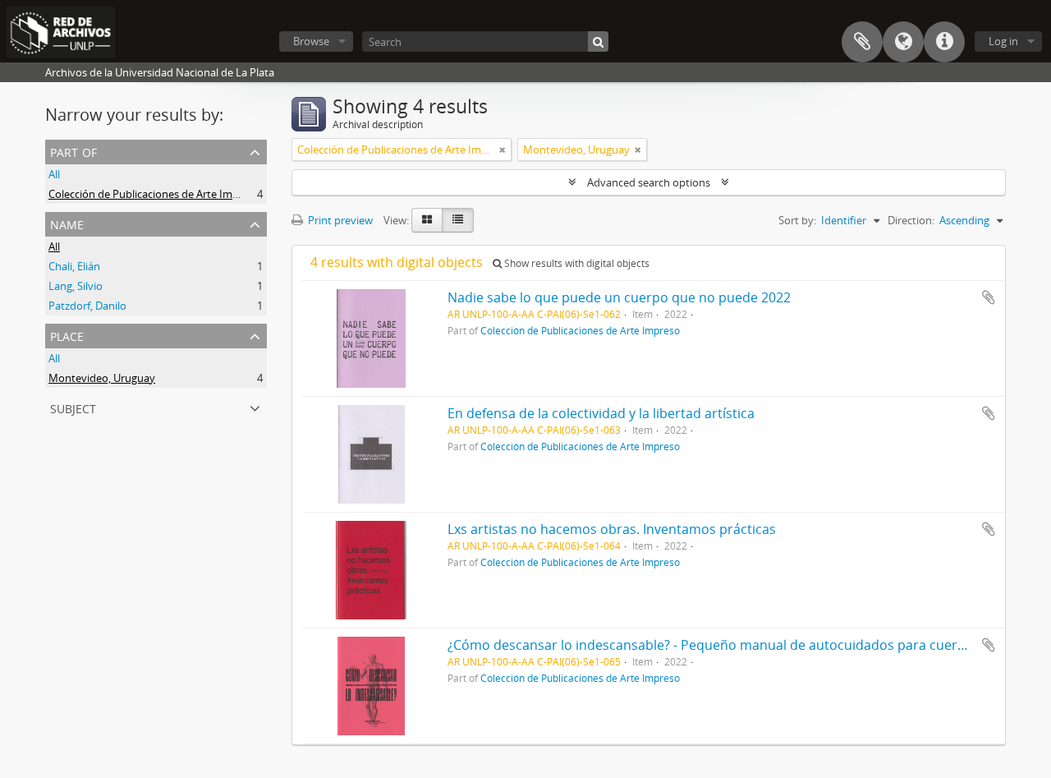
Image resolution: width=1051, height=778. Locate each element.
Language (903, 41)
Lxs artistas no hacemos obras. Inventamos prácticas (611, 529)
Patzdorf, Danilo (87, 305)
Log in (1003, 41)
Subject (73, 407)
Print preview (339, 220)
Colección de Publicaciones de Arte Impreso (154, 193)
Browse (311, 41)
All (54, 174)
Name (67, 223)
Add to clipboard (988, 297)
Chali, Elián (74, 266)
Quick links (944, 41)
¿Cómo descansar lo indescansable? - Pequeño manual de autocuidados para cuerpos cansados (745, 645)
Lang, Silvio (75, 286)
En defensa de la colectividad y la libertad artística (601, 413)
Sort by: (797, 220)
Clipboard (862, 41)
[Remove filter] (502, 149)
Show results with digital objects (575, 263)
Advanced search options (649, 182)
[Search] (598, 41)
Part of (73, 151)
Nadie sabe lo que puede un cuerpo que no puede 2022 (619, 297)
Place (67, 335)
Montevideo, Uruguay (101, 378)
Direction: (911, 220)
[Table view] (458, 220)
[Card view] (427, 220)
